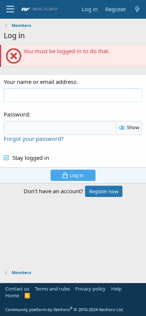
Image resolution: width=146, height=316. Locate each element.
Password (16, 114)
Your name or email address (40, 81)
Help (116, 288)
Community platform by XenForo (64, 309)
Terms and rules (52, 288)
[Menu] (10, 9)
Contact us (17, 288)
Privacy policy (90, 288)
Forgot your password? (34, 138)
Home (12, 295)
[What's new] (137, 9)
